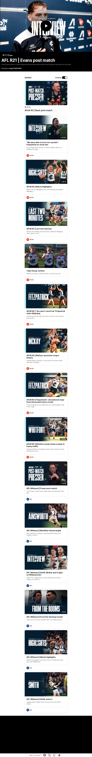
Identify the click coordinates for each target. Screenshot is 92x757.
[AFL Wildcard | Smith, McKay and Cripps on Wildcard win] (46, 567)
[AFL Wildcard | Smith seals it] (46, 692)
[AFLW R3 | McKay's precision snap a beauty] (46, 350)
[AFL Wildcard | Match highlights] (46, 650)
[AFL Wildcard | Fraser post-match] (46, 481)
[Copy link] (59, 755)
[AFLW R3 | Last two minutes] (46, 222)
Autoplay (58, 77)
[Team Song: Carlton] (46, 263)
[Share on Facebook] (44, 755)
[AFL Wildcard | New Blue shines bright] (46, 523)
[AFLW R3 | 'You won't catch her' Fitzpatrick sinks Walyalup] (46, 305)
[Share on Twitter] (49, 755)
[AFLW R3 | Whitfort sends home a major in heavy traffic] (46, 438)
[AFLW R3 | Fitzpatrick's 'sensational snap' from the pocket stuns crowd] (46, 394)
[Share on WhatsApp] (54, 755)
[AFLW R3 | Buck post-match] (46, 97)
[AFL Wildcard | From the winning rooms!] (46, 609)
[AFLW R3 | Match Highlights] (46, 180)
